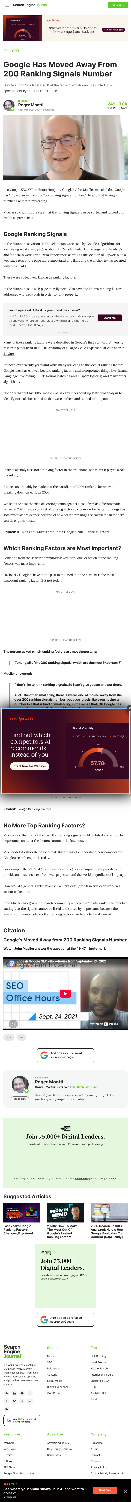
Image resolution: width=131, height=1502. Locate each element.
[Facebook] (30, 1393)
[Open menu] (7, 5)
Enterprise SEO (100, 1380)
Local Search (98, 1362)
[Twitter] (6, 1401)
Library (7, 1455)
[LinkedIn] (14, 1393)
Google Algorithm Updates (18, 1473)
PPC (93, 1387)
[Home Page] (30, 5)
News (9, 1037)
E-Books (8, 1461)
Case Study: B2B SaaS (60, 1449)
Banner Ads (54, 1455)
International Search (102, 1374)
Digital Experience (57, 1387)
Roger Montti (30, 104)
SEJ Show (9, 1467)
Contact (95, 1455)
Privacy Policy (99, 1467)
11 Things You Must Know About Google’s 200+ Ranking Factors (63, 532)
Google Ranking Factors (34, 809)
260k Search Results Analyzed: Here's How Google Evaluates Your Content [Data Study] (108, 1231)
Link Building (98, 1356)
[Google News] (6, 1393)
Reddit (94, 1399)
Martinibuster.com (85, 1087)
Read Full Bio (19, 1098)
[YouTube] (22, 1393)
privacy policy (82, 1178)
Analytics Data (99, 1393)
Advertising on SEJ (58, 1442)
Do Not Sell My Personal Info (107, 1473)
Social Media (54, 1380)
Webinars (8, 1442)
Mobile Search (99, 1368)
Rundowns (9, 1449)
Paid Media (53, 1368)
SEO (22, 1037)
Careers (95, 1461)
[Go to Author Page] (8, 105)
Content (52, 1374)
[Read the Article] (21, 1212)
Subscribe (97, 1442)
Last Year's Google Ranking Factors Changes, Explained (18, 1229)
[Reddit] (30, 1401)
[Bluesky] (14, 1401)
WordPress (53, 1393)
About (94, 1449)
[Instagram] (22, 1401)
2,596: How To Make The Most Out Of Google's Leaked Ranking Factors (62, 1231)
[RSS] (6, 1409)
